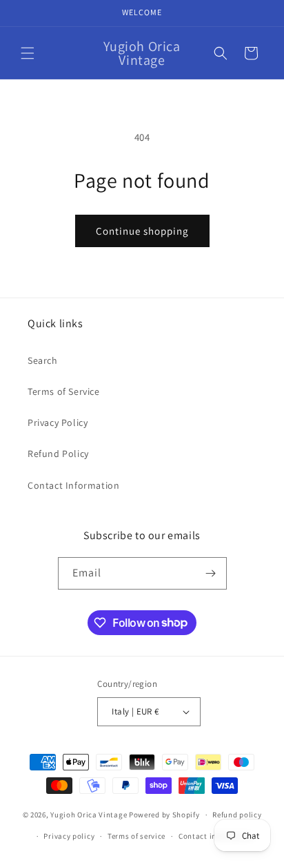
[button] (27, 53)
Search (43, 360)
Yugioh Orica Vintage (88, 814)
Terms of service (136, 836)
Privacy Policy (58, 422)
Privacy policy (68, 836)
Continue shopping (142, 230)
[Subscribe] (211, 573)
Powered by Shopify (164, 814)
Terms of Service (64, 391)
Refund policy (236, 814)
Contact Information (73, 485)
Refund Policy (58, 453)
